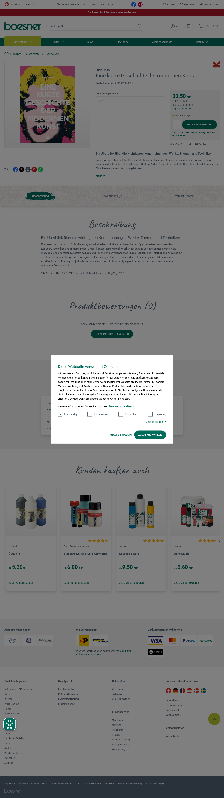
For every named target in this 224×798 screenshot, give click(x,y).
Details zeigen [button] (155, 421)
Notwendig (70, 414)
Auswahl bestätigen (121, 434)
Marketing (160, 414)
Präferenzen (101, 414)
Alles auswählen (150, 434)
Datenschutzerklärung (121, 406)
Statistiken (131, 414)
